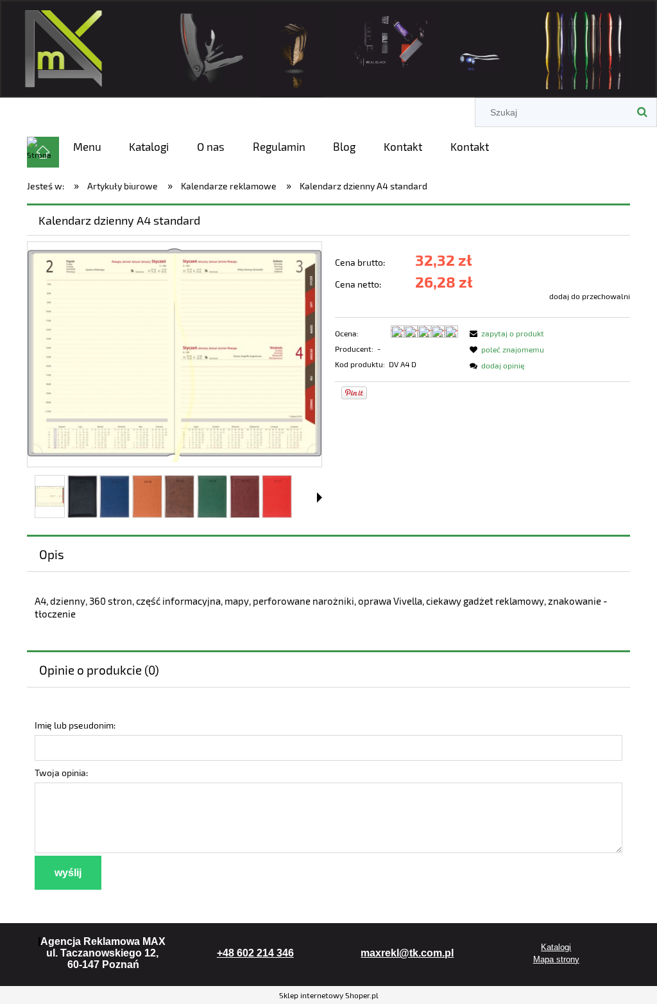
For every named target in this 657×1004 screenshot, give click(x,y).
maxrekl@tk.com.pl (407, 953)
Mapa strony (556, 959)
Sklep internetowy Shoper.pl (329, 995)
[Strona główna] (328, 46)
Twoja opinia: (61, 772)
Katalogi (556, 947)
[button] (319, 497)
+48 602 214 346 (255, 953)
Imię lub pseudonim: (75, 725)
